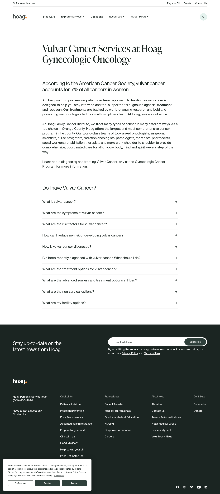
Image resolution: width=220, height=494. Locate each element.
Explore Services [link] (71, 16)
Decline (47, 483)
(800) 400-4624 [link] (23, 400)
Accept (74, 483)
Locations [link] (97, 16)
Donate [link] (187, 3)
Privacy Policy (130, 353)
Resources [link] (115, 16)
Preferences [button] (59, 476)
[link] (20, 17)
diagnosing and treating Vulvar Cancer (89, 162)
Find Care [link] (49, 16)
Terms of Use (152, 353)
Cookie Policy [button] (72, 472)
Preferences (20, 483)
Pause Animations (25, 3)
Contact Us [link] (201, 3)
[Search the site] (203, 17)
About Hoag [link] (138, 16)
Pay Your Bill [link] (173, 3)
